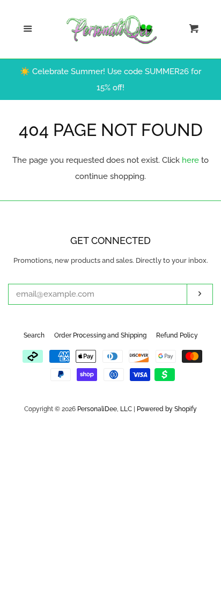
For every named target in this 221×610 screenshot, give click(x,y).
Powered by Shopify (167, 409)
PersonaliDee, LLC (104, 409)
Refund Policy (177, 335)
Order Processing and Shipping (100, 335)
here (190, 160)
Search (34, 335)
